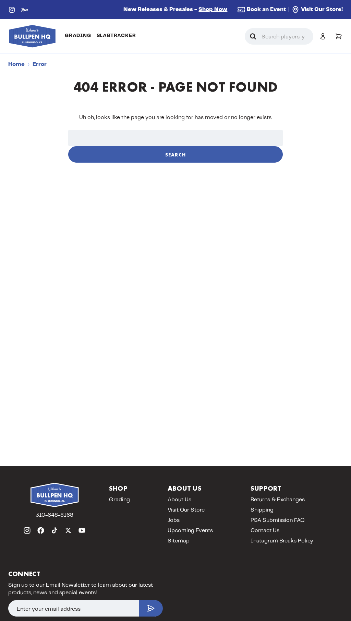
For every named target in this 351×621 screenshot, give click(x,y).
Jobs (174, 520)
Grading (78, 35)
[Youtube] (82, 530)
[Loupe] (24, 9)
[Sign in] (323, 36)
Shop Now (212, 9)
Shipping (262, 510)
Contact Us (265, 530)
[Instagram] (11, 9)
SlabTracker (116, 35)
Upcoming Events (190, 530)
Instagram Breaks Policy (282, 540)
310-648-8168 (54, 515)
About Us (179, 499)
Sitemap (179, 540)
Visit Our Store (186, 510)
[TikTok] (54, 530)
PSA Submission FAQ (278, 520)
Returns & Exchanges (278, 499)
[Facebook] (41, 530)
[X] (68, 530)
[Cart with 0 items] (338, 36)
